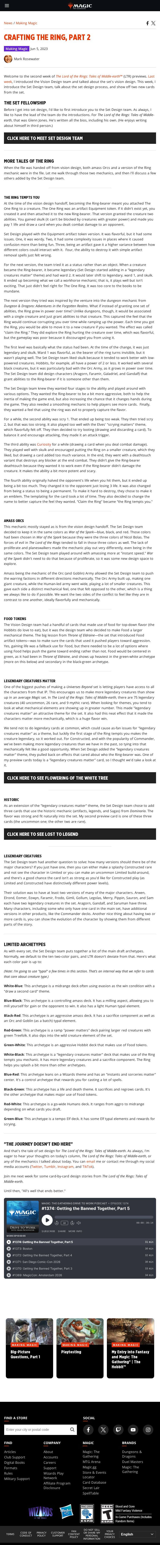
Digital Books (14, 1462)
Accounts (51, 1457)
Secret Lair (91, 1488)
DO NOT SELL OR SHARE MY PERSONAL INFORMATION (91, 1534)
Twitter (36, 1166)
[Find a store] (72, 1430)
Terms (10, 1534)
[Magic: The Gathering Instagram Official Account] (148, 1430)
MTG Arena (91, 1461)
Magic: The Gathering (91, 1454)
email (90, 1161)
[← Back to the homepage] (80, 5)
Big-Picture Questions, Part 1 (29, 1362)
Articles (10, 1451)
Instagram (66, 1166)
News (8, 23)
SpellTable (91, 1493)
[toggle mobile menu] (7, 5)
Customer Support (58, 1534)
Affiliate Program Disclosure (57, 1485)
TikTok (87, 1166)
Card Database (94, 1482)
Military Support (17, 1478)
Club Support (14, 1457)
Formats (10, 1468)
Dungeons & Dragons (132, 1454)
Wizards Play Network (54, 1475)
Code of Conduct (26, 1534)
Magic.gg (89, 1467)
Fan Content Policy (74, 1534)
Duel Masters (132, 1461)
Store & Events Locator (94, 1474)
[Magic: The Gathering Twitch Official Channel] (118, 1430)
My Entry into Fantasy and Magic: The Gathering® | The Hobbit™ (131, 1361)
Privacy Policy (41, 1534)
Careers (50, 1462)
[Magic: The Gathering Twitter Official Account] (103, 1430)
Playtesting (80, 1362)
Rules (8, 1473)
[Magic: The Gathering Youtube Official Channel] (133, 1430)
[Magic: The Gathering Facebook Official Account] (88, 1430)
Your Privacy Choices (109, 1534)
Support (50, 1468)
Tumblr (50, 1166)
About (48, 1451)
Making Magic (26, 23)
